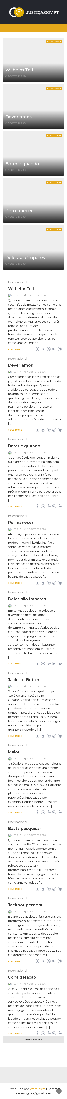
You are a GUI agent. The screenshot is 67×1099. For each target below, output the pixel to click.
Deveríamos (18, 116)
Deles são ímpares (25, 257)
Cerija (17, 295)
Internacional (54, 41)
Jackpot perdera (25, 905)
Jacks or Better (23, 679)
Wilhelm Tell (19, 69)
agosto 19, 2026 (17, 76)
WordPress (37, 1089)
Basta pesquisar (24, 828)
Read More (15, 349)
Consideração (22, 977)
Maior (14, 752)
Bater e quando (22, 163)
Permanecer (19, 210)
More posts (33, 1039)
